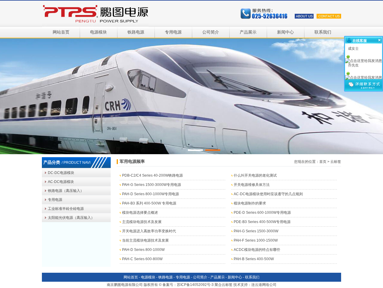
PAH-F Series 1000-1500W (256, 240)
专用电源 (173, 32)
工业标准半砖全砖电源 (66, 209)
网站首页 (61, 32)
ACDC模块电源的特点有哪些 (257, 250)
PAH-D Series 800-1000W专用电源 (150, 194)
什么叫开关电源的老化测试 (255, 175)
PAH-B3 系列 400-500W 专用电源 (149, 203)
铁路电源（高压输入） (66, 191)
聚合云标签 (223, 285)
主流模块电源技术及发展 (142, 222)
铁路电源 (135, 32)
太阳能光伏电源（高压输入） (71, 218)
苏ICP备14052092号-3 (195, 285)
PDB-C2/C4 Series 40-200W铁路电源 (152, 175)
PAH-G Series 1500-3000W (256, 231)
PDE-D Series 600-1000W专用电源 (262, 212)
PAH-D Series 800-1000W (143, 250)
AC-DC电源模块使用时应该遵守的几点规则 (268, 194)
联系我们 (322, 32)
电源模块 (98, 32)
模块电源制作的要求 (250, 203)
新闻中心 (285, 32)
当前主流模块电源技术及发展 (145, 240)
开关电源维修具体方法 (252, 185)
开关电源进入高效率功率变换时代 (149, 231)
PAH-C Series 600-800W (142, 259)
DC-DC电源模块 (61, 173)
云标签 (335, 162)
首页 (322, 162)
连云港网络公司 (263, 285)
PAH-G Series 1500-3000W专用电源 (151, 185)
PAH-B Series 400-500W (254, 259)
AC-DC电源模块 (61, 182)
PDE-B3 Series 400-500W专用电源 (262, 222)
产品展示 (248, 32)
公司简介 (210, 32)
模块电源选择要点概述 (140, 212)
